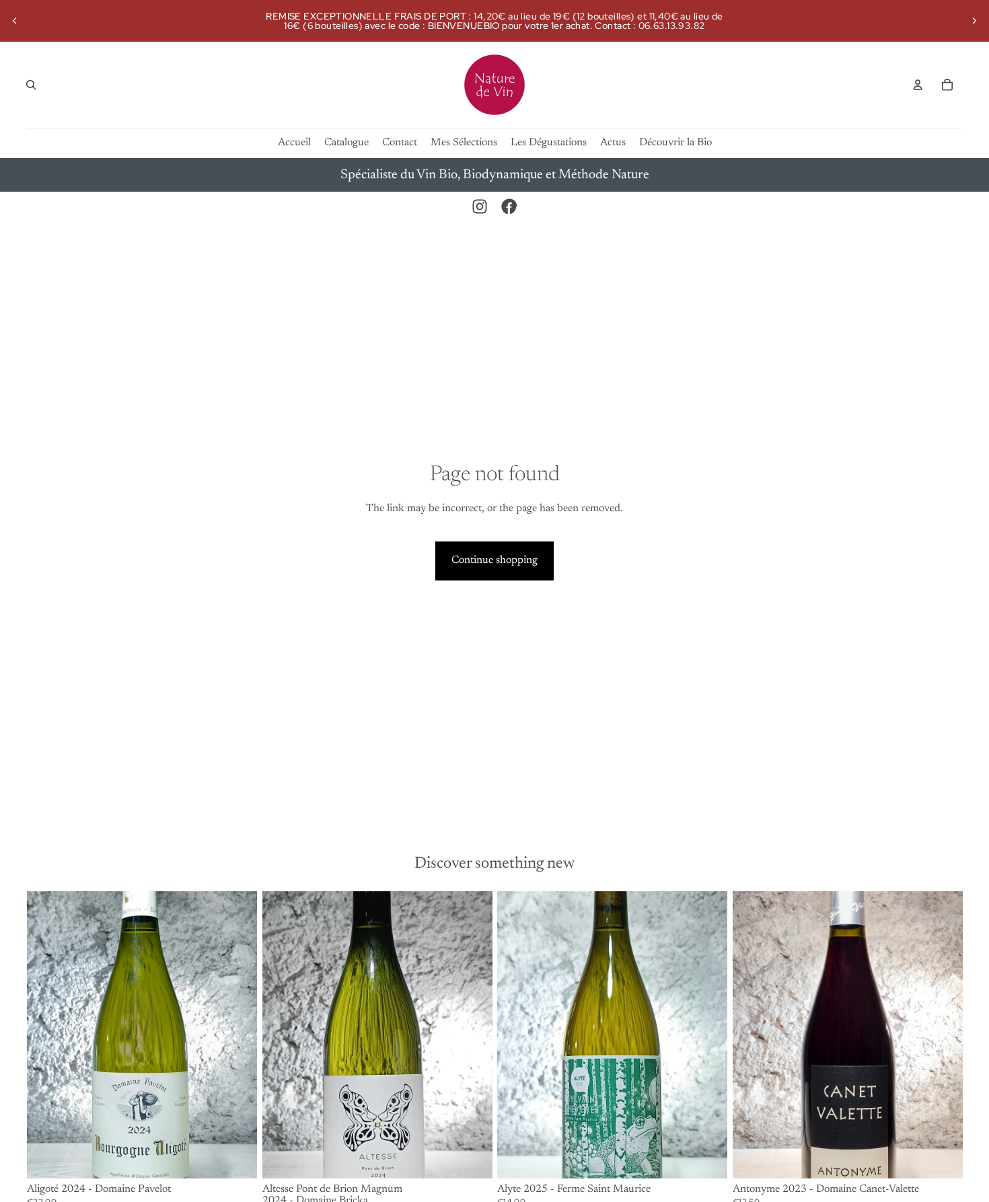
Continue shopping (494, 560)
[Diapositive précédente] (15, 21)
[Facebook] (509, 206)
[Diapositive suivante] (974, 21)
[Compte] (917, 85)
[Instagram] (480, 206)
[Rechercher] (31, 85)
